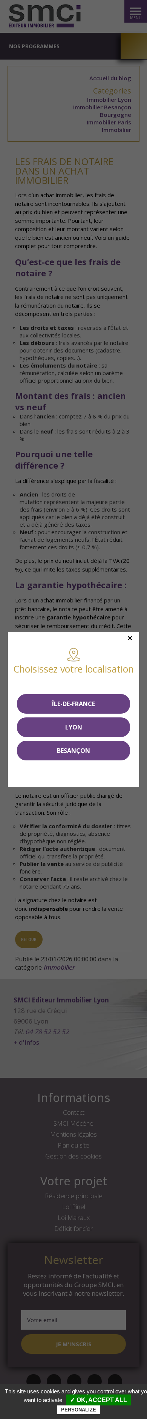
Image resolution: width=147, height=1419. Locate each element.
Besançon (73, 750)
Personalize (78, 1410)
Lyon (73, 727)
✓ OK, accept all (98, 1400)
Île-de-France (73, 704)
